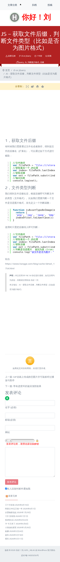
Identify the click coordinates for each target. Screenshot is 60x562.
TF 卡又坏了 (10, 524)
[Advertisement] (30, 115)
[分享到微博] (32, 86)
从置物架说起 (10, 512)
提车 (7, 535)
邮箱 (7, 419)
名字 (7, 407)
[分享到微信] (27, 86)
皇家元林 (12, 56)
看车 (7, 539)
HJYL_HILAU (29, 550)
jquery (21, 62)
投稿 (50, 5)
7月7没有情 (10, 516)
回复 (50, 56)
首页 (7, 70)
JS (26, 62)
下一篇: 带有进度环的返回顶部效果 (23, 386)
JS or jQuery (26, 56)
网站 (7, 432)
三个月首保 (10, 505)
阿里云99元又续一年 (14, 509)
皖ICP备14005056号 (30, 555)
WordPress (42, 550)
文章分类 (12, 5)
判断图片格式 (33, 62)
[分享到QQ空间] (42, 86)
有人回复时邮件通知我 (18, 488)
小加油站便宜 (10, 527)
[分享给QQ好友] (37, 86)
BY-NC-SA (27, 275)
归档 (34, 5)
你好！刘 (36, 17)
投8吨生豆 (9, 520)
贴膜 (7, 531)
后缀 (42, 62)
